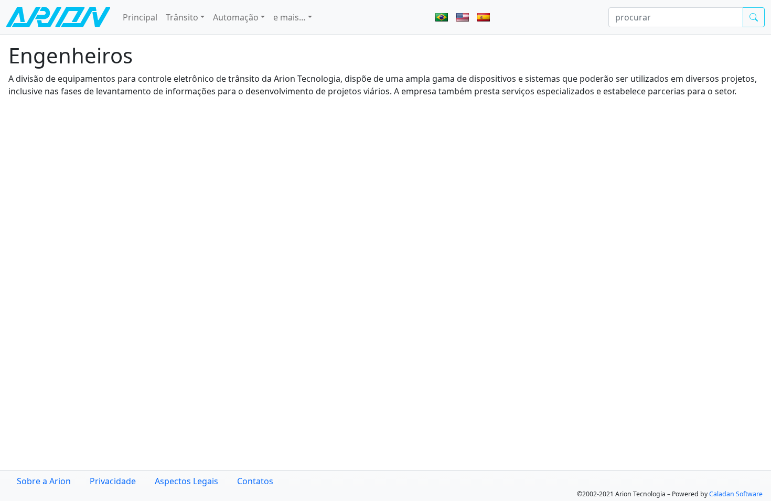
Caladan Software (736, 493)
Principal (140, 17)
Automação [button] (236, 17)
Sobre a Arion (44, 481)
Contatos (255, 481)
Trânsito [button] (182, 17)
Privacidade (113, 481)
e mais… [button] (289, 17)
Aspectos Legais (186, 481)
